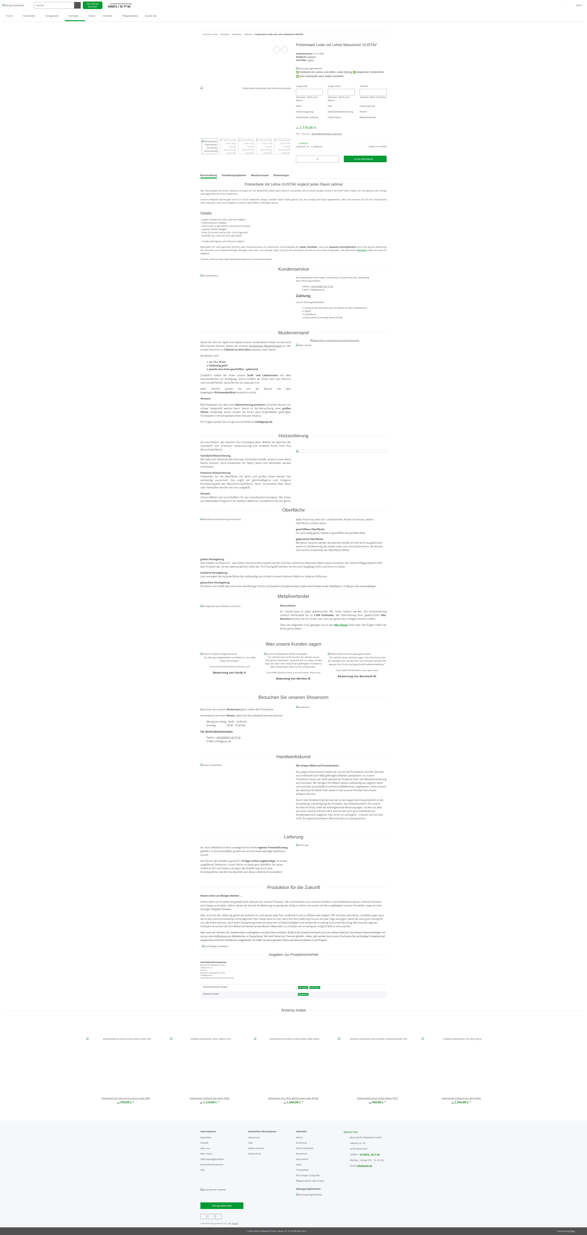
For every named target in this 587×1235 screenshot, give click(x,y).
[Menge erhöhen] (335, 159)
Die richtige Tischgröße (308, 1175)
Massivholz (303, 994)
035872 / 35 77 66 (119, 6)
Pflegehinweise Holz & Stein (310, 1180)
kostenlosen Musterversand (265, 346)
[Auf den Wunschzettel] (284, 49)
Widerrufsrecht (256, 1148)
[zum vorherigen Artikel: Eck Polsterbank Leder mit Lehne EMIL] (383, 34)
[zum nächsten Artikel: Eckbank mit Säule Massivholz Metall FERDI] (376, 34)
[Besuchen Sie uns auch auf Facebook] (203, 1216)
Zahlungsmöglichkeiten (212, 1159)
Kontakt (204, 1142)
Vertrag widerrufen (222, 1205)
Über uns (205, 1148)
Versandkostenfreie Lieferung (327, 133)
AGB (250, 1142)
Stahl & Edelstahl (304, 1148)
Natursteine (302, 1159)
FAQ (202, 1169)
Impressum (254, 1137)
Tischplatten (302, 1169)
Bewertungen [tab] (281, 175)
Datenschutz (254, 1153)
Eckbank (311, 56)
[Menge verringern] (299, 159)
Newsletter (206, 1137)
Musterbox (301, 1153)
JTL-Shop (571, 1231)
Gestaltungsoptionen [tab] (234, 175)
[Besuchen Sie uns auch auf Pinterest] (211, 1216)
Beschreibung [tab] (208, 175)
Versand (235, 1223)
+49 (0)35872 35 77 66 (322, 286)
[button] (560, 5)
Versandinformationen (211, 1164)
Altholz (299, 1137)
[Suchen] (77, 5)
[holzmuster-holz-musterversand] (334, 339)
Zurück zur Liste (210, 34)
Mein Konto (206, 1153)
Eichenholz (301, 1142)
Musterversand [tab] (260, 175)
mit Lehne (303, 987)
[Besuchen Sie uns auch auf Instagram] (219, 1216)
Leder (299, 1164)
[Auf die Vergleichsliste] (276, 49)
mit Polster (314, 987)
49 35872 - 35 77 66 (370, 1154)
